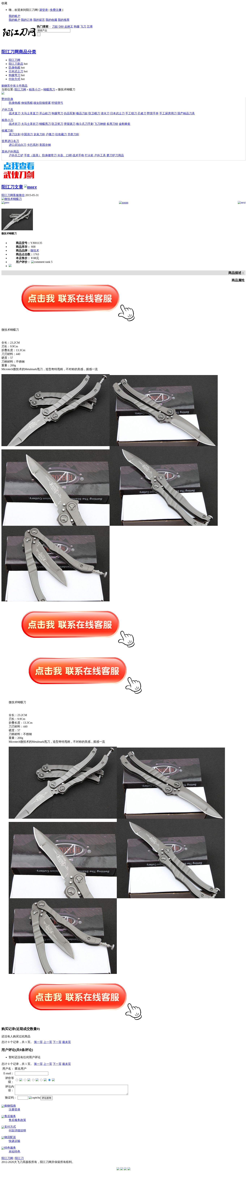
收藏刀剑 (7, 130)
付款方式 (14, 79)
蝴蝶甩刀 (49, 89)
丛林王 (68, 26)
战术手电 (78, 155)
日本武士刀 (16, 71)
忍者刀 (142, 113)
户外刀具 (7, 109)
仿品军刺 (69, 113)
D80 (61, 26)
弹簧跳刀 (69, 123)
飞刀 (83, 26)
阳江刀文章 (12, 187)
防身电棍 (14, 67)
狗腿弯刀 (14, 75)
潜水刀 (105, 113)
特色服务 (10, 1147)
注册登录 (14, 1109)
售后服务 (10, 1116)
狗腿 (77, 26)
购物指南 (10, 1105)
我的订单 (27, 19)
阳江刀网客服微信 (13, 195)
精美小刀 (35, 89)
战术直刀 (14, 113)
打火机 (89, 155)
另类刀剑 (73, 134)
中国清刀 (27, 134)
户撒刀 (50, 134)
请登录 (43, 9)
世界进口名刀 (10, 141)
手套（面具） (32, 155)
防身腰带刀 (49, 155)
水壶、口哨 (64, 155)
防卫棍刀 (94, 113)
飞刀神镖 (100, 123)
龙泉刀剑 (39, 134)
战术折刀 (14, 123)
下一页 (57, 1042)
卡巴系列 (33, 144)
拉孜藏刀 (61, 134)
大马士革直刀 (30, 113)
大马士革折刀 (30, 123)
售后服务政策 (17, 1120)
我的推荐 (63, 19)
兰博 (90, 26)
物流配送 (10, 1137)
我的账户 (14, 16)
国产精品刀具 (186, 113)
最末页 (66, 1042)
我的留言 (39, 19)
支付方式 (10, 1126)
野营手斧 (153, 113)
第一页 (38, 1042)
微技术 (34, 250)
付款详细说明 (17, 1130)
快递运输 (14, 1141)
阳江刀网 (14, 60)
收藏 (4, 3)
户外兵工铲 (16, 155)
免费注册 (55, 9)
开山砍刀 (45, 113)
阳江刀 (19, 1158)
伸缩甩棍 (27, 102)
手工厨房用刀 (168, 113)
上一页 (47, 1042)
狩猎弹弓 (57, 102)
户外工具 (100, 155)
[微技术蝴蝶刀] (11, 198)
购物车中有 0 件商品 (14, 85)
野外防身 (7, 99)
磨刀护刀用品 (115, 155)
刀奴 (55, 26)
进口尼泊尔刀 (17, 144)
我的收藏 (51, 19)
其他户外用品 (10, 151)
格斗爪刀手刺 (84, 123)
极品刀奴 (82, 113)
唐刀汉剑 (14, 134)
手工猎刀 (131, 113)
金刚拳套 (124, 123)
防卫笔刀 (57, 123)
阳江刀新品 (16, 63)
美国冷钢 (45, 144)
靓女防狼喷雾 (42, 102)
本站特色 (14, 1151)
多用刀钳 (112, 123)
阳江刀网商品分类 (18, 51)
